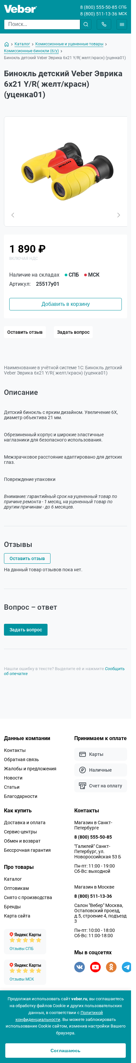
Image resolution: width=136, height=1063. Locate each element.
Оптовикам (16, 888)
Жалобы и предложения (30, 768)
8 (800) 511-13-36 (98, 13)
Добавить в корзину (66, 304)
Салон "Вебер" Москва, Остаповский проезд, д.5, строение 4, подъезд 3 (100, 913)
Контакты (15, 750)
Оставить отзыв (25, 332)
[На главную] (6, 44)
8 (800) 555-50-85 (98, 7)
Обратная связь (21, 759)
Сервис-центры (20, 831)
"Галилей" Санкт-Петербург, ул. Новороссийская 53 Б (97, 851)
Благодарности (20, 796)
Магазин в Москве (94, 887)
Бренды (12, 906)
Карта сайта (17, 915)
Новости (13, 777)
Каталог (13, 879)
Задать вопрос (73, 332)
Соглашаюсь (66, 1050)
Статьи (11, 787)
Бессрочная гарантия (27, 850)
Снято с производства (28, 897)
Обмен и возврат (22, 841)
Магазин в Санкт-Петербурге (93, 825)
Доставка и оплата (25, 822)
